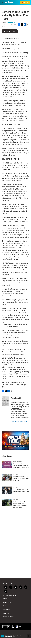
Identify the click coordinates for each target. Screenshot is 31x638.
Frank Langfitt (11, 22)
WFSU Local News (17, 461)
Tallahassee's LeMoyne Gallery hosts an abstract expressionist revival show (21, 465)
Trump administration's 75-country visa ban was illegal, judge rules (21, 478)
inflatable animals (16, 410)
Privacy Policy (6, 609)
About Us (5, 598)
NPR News (15, 474)
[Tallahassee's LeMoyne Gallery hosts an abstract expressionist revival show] (7, 464)
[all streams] (29, 636)
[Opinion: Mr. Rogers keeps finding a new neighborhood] (7, 490)
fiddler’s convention (16, 415)
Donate (25, 2)
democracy (15, 408)
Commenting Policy (8, 616)
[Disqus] (15, 556)
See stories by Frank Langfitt (20, 421)
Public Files (6, 613)
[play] (2, 636)
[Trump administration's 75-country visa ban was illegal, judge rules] (7, 477)
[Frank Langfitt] (5, 401)
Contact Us (6, 606)
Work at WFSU (7, 602)
